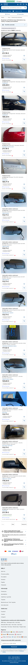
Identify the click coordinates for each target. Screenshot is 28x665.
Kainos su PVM (18, 11)
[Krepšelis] (26, 4)
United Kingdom (6, 631)
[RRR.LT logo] (6, 4)
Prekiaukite (3, 584)
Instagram (3, 617)
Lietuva (14, 631)
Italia (20, 637)
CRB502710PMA (5, 213)
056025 (15, 346)
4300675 (11, 379)
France (9, 637)
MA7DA (9, 146)
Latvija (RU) (20, 631)
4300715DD (9, 445)
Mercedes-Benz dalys (6, 624)
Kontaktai (3, 579)
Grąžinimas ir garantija (6, 596)
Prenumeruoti (14, 646)
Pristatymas (3, 591)
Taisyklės (3, 599)
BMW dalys (3, 622)
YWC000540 (5, 346)
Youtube (3, 614)
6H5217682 (4, 412)
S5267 (12, 146)
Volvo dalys (14, 624)
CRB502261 (4, 478)
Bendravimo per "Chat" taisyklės (8, 602)
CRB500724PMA (5, 246)
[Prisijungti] (18, 4)
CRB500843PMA (5, 312)
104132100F (4, 510)
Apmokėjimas (4, 594)
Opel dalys (19, 624)
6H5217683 (4, 445)
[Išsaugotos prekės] (23, 4)
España (4, 634)
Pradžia (2, 17)
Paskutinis (24, 524)
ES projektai (3, 576)
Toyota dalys (4, 626)
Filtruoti (8, 14)
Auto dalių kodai (4, 605)
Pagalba (3, 582)
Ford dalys (9, 626)
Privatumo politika (5, 574)
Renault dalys (16, 626)
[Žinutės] (21, 4)
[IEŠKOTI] (25, 7)
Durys (9, 17)
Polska (4, 637)
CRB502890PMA (5, 279)
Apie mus (3, 571)
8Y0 (3, 51)
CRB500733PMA (5, 379)
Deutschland (11, 634)
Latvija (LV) (18, 634)
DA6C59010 (4, 146)
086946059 (10, 346)
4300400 (9, 478)
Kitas (13, 524)
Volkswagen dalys (11, 622)
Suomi (15, 637)
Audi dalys (17, 622)
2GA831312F (5, 180)
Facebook (3, 611)
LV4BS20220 (5, 83)
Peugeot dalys (22, 626)
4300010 (11, 312)
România (25, 637)
